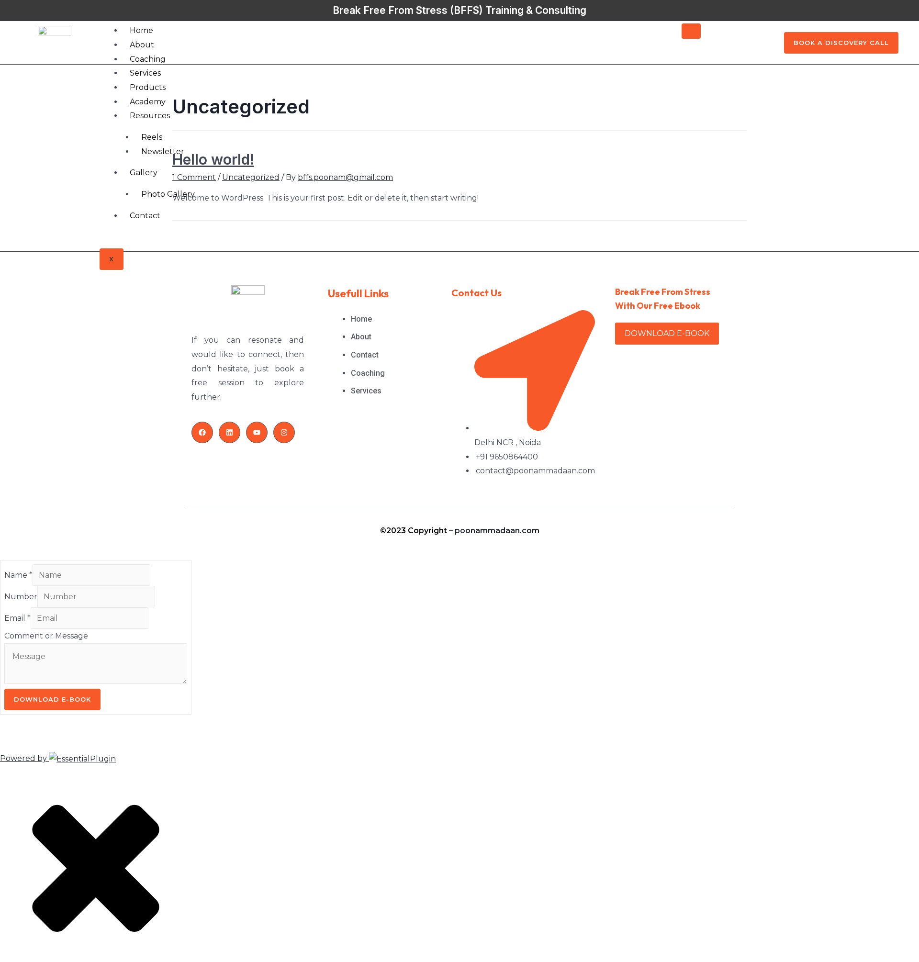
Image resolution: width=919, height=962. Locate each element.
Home (141, 30)
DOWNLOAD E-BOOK (667, 333)
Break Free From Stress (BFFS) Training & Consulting (459, 10)
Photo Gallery (168, 194)
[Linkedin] (229, 432)
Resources (150, 115)
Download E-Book (52, 699)
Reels (151, 137)
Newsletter (162, 151)
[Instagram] (284, 432)
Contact (145, 215)
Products (148, 87)
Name (18, 575)
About (142, 44)
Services (145, 73)
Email (17, 618)
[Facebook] (202, 432)
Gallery (143, 172)
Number (20, 596)
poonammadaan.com (497, 530)
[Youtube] (257, 432)
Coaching (148, 59)
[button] (841, 43)
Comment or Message (46, 635)
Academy (148, 101)
